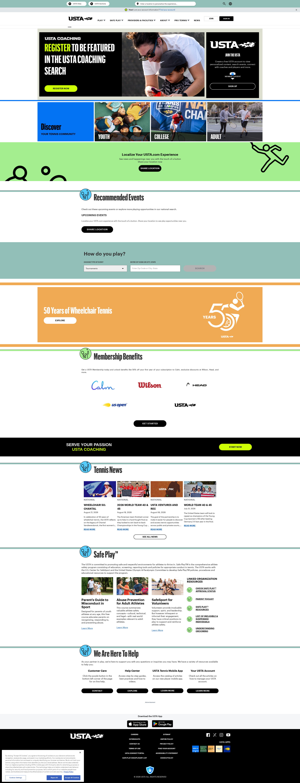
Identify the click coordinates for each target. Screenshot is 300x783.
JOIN (211, 18)
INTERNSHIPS (134, 739)
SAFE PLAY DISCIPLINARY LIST (134, 757)
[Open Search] (224, 4)
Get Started (150, 423)
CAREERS (134, 734)
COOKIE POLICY (166, 757)
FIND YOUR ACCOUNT (166, 748)
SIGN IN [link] (226, 18)
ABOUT (163, 20)
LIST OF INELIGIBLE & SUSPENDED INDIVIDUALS (207, 619)
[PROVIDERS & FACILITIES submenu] (155, 20)
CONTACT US (134, 743)
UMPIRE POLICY (166, 739)
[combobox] (155, 268)
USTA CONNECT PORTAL (134, 753)
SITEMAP (166, 734)
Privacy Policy (68, 772)
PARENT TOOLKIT (205, 599)
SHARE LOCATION (97, 229)
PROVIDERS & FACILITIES (140, 20)
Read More (89, 529)
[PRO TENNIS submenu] (188, 20)
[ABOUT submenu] (169, 20)
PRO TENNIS (180, 20)
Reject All (54, 778)
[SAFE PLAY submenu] (122, 20)
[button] (296, 10)
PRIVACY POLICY (166, 743)
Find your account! (167, 10)
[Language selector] (230, 4)
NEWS (197, 20)
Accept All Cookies (72, 778)
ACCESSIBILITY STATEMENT (167, 753)
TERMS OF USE (134, 748)
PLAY (100, 20)
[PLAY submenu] (104, 20)
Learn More (87, 628)
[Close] (80, 752)
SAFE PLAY (115, 20)
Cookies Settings (15, 778)
